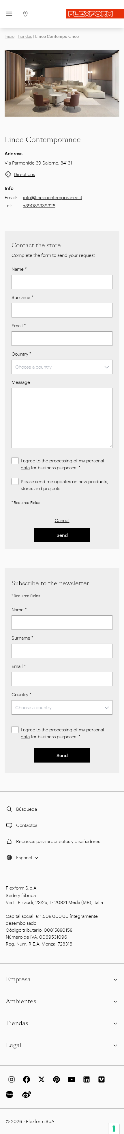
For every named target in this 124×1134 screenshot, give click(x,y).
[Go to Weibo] (25, 1094)
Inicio (9, 36)
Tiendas (25, 36)
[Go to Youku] (10, 1094)
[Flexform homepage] (95, 13)
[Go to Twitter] (40, 1079)
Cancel (62, 520)
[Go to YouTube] (70, 1079)
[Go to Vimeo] (100, 1079)
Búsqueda (26, 809)
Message (21, 382)
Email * (19, 325)
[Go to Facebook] (25, 1079)
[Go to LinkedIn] (85, 1079)
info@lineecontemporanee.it (52, 197)
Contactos (26, 825)
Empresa (18, 979)
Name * (19, 269)
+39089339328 (39, 205)
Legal (13, 1045)
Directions (24, 174)
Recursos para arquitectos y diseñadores (58, 841)
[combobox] (62, 367)
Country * (21, 353)
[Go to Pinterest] (55, 1079)
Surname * (22, 297)
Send (62, 535)
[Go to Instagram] (10, 1079)
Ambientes (21, 1001)
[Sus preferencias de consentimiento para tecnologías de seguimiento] (113, 1128)
